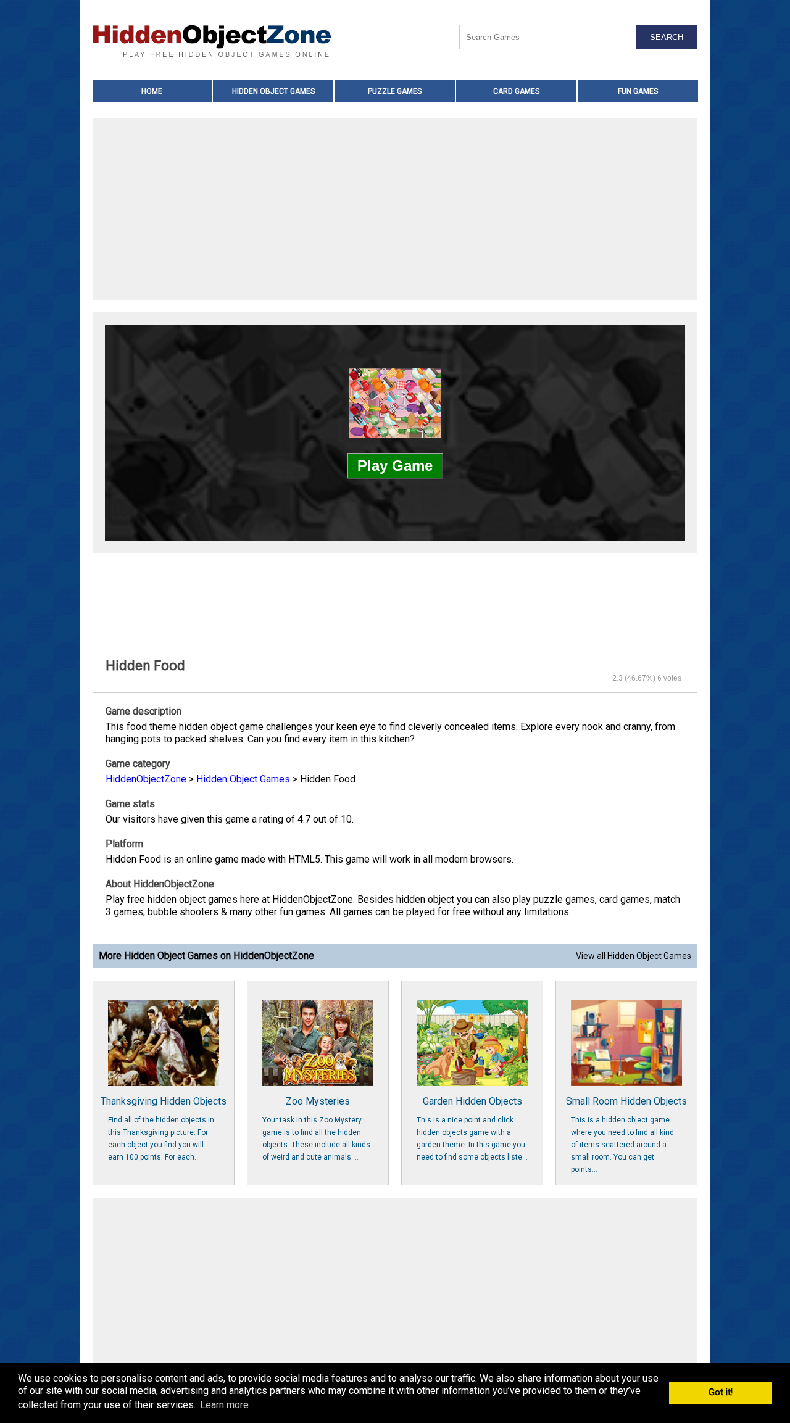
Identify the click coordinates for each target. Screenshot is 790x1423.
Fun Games (638, 91)
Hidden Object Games (273, 91)
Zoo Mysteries (316, 1128)
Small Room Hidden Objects (626, 1134)
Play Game (395, 465)
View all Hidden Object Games (633, 956)
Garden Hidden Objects (472, 1128)
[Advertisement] (395, 210)
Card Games (516, 91)
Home (151, 91)
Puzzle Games (395, 91)
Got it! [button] (721, 1392)
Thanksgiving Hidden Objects (164, 1128)
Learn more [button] (224, 1405)
